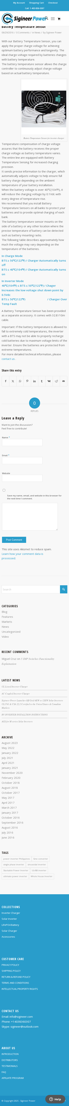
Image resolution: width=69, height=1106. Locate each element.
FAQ (4, 1072)
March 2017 (9, 807)
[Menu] (53, 18)
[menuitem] (19, 3)
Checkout (53, 2)
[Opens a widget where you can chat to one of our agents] (55, 1099)
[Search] (44, 18)
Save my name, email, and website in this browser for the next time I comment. (34, 497)
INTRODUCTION (10, 1054)
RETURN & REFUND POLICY (16, 977)
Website (6, 473)
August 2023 (10, 743)
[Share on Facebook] (5, 381)
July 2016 (7, 832)
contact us (8, 359)
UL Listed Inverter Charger (15, 686)
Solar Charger (9, 930)
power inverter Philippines (16, 858)
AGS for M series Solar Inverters (17, 721)
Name (6, 437)
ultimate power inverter (15, 876)
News (37, 32)
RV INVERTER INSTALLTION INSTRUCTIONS (24, 714)
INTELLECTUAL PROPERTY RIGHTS (20, 989)
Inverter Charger (11, 913)
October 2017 (11, 792)
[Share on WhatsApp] (20, 381)
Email (5, 455)
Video (5, 636)
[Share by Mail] (63, 381)
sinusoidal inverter (37, 864)
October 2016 (11, 817)
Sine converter (40, 858)
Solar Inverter (9, 918)
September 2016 (12, 822)
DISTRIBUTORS (10, 1060)
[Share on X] (12, 381)
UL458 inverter (39, 870)
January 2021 (10, 768)
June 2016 (8, 837)
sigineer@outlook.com (24, 1026)
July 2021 (7, 758)
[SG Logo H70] (28, 18)
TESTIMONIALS (10, 1066)
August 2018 (10, 787)
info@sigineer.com (21, 1016)
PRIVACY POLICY (10, 965)
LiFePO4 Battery (10, 925)
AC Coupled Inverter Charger (16, 693)
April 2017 (8, 802)
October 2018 (11, 782)
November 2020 (12, 773)
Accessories (8, 936)
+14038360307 (21, 1021)
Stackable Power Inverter (15, 870)
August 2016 (10, 827)
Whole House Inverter (41, 876)
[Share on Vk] (49, 381)
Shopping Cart (36, 2)
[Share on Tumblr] (41, 381)
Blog (4, 612)
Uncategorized (11, 631)
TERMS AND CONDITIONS (15, 982)
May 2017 (8, 797)
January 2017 (10, 812)
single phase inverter (13, 864)
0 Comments (22, 32)
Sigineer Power (54, 32)
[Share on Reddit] (56, 381)
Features (7, 616)
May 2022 (8, 748)
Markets (7, 621)
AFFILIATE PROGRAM (13, 1078)
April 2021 (8, 763)
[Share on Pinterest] (27, 381)
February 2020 (11, 778)
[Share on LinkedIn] (34, 381)
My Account (19, 2)
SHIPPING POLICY (11, 970)
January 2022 (10, 753)
